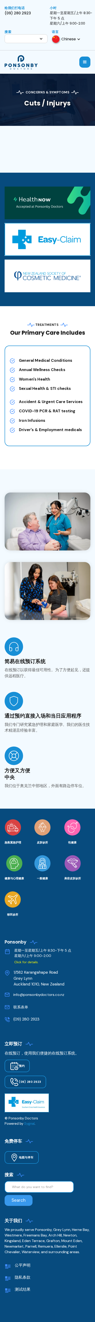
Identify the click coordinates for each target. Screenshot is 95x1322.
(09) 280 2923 (26, 1019)
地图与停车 (26, 1157)
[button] (26, 38)
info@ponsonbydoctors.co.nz (38, 994)
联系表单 (20, 1007)
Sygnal (29, 1123)
